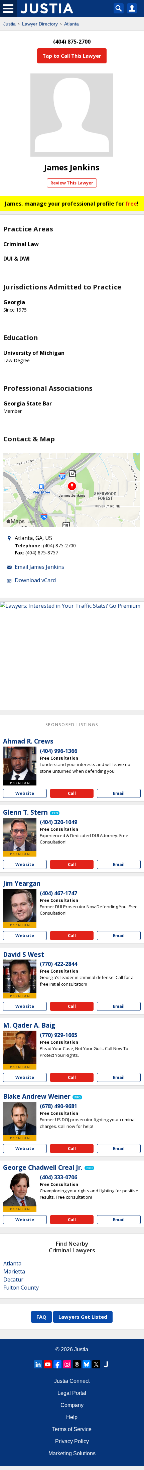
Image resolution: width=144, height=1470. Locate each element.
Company (72, 1405)
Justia (9, 23)
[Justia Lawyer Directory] (106, 1364)
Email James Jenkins (39, 566)
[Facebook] (57, 1364)
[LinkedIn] (38, 1364)
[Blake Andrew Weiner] (19, 1118)
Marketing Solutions (72, 1453)
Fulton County (21, 1287)
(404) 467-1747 (58, 893)
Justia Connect (72, 1381)
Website (24, 793)
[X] (96, 1364)
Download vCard (35, 580)
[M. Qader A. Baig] (19, 1047)
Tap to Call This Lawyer (71, 55)
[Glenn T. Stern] (19, 834)
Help (72, 1417)
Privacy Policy (72, 1441)
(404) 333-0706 (58, 1177)
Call (72, 793)
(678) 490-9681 (58, 1106)
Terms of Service (72, 1429)
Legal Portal (71, 1393)
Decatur (13, 1279)
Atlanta (71, 23)
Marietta (14, 1271)
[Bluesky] (87, 1364)
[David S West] (19, 976)
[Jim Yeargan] (19, 905)
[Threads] (77, 1364)
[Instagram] (67, 1364)
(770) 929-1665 (58, 1035)
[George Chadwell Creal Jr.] (19, 1189)
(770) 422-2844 (58, 964)
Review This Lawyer (71, 183)
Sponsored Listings (71, 724)
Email (119, 793)
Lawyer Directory (40, 23)
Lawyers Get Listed (82, 1316)
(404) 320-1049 (58, 822)
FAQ (41, 1316)
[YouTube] (48, 1364)
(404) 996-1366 (58, 751)
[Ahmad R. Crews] (19, 763)
